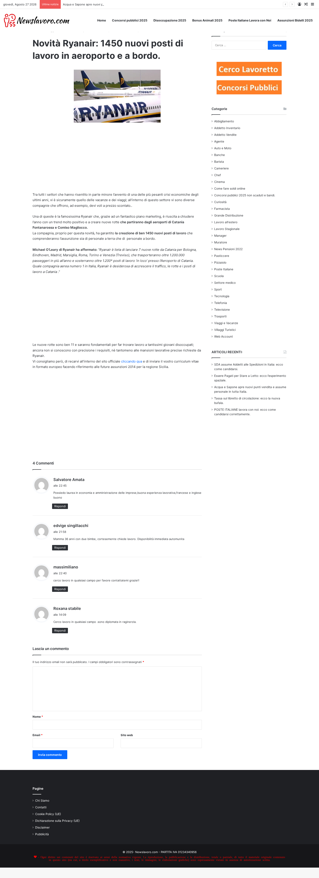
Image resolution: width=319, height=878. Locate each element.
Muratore (220, 242)
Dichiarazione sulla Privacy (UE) (57, 820)
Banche (219, 155)
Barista (219, 161)
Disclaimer (42, 827)
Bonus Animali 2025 (207, 20)
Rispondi (60, 506)
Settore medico (225, 282)
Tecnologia (221, 296)
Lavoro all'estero (225, 222)
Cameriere (221, 168)
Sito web (127, 735)
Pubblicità (42, 834)
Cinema (219, 182)
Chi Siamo (42, 800)
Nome (38, 716)
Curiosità (220, 202)
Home (101, 20)
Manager (220, 235)
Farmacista (222, 208)
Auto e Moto (222, 148)
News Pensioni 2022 (228, 249)
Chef (217, 175)
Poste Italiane (223, 269)
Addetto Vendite (225, 134)
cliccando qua (131, 361)
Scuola (219, 276)
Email (38, 735)
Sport (218, 289)
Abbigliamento (224, 121)
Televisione (222, 309)
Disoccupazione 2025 (169, 20)
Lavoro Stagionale (227, 229)
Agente (219, 141)
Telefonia (220, 303)
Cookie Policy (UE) (48, 814)
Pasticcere (221, 256)
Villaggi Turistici (225, 330)
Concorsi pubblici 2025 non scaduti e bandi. (244, 195)
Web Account (223, 336)
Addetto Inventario (227, 128)
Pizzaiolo (220, 262)
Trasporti (220, 316)
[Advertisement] (117, 160)
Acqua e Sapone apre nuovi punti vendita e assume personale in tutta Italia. (114, 4)
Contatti (40, 807)
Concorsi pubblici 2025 (129, 20)
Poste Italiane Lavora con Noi (250, 20)
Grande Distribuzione (228, 215)
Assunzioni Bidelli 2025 (295, 20)
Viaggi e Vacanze (226, 323)
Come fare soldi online (229, 188)
